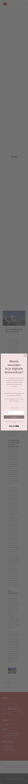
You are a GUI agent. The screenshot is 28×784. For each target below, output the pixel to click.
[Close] (25, 355)
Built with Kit (14, 426)
